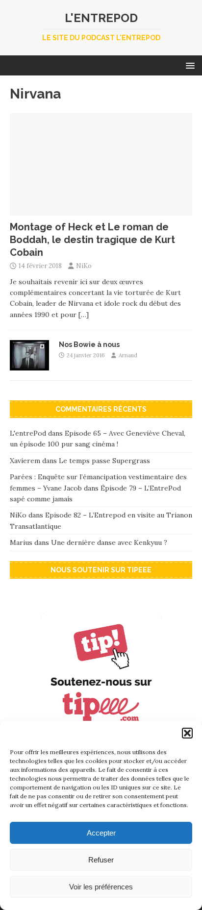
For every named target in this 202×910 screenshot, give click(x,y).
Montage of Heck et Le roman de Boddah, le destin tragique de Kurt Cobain (92, 239)
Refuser (101, 860)
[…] (83, 314)
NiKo (84, 266)
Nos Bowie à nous (89, 344)
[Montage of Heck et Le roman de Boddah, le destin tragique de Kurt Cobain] (101, 209)
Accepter (101, 833)
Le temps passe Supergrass (104, 460)
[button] (187, 733)
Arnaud (128, 355)
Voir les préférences (101, 887)
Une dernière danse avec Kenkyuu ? (109, 542)
